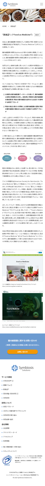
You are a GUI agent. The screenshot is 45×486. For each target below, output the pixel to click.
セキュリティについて (10, 451)
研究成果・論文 (8, 419)
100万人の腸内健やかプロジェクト (14, 411)
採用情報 (6, 441)
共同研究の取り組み (10, 415)
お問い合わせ (22, 351)
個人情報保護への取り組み (12, 447)
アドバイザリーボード (10, 432)
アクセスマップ (8, 437)
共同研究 (6, 398)
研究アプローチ (8, 406)
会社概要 (6, 428)
